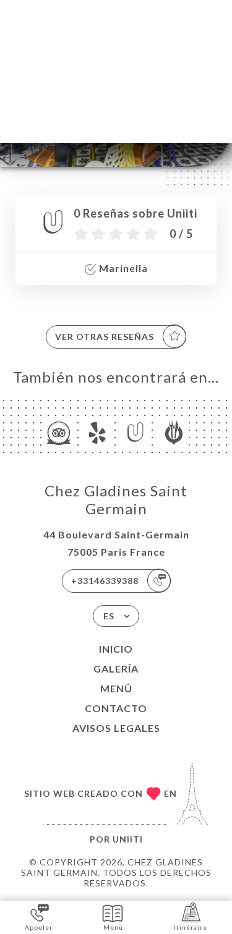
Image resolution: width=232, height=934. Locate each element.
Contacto (116, 708)
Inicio (116, 649)
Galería (116, 668)
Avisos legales (116, 728)
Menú (116, 688)
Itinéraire (190, 927)
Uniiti (128, 839)
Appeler (39, 927)
